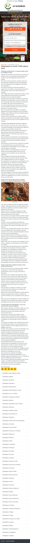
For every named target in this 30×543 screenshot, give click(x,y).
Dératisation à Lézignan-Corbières (11, 397)
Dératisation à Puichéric (8, 451)
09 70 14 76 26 (15, 29)
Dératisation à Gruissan (8, 485)
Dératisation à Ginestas (8, 380)
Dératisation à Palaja (8, 525)
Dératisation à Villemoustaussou (10, 529)
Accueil (3, 541)
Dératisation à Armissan (8, 468)
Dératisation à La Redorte (9, 444)
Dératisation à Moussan (8, 407)
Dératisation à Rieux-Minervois (10, 474)
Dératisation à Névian (8, 376)
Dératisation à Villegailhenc (9, 532)
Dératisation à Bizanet (8, 400)
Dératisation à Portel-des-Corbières (11, 464)
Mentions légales (10, 541)
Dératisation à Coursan (8, 454)
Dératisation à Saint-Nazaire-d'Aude (11, 373)
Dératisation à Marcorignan (9, 386)
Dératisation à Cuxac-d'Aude (10, 427)
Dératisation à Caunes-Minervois (11, 498)
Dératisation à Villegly (8, 512)
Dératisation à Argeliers (8, 417)
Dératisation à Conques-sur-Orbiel (11, 518)
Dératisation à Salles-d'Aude (9, 471)
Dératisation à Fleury (8, 481)
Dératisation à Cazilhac (8, 535)
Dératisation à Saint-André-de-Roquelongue (13, 420)
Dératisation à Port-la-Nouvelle (10, 501)
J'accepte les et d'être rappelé (15, 46)
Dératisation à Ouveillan (8, 424)
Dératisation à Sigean (8, 491)
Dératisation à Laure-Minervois (10, 495)
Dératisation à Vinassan (8, 458)
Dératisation (4, 64)
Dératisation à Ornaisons (9, 383)
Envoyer (15, 50)
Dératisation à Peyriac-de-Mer (10, 461)
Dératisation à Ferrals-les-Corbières (11, 430)
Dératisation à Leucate (8, 522)
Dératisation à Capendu (8, 478)
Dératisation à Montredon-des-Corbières (13, 403)
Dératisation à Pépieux (8, 437)
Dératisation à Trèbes (8, 515)
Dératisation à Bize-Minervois (10, 413)
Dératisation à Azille (7, 441)
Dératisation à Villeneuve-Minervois (11, 508)
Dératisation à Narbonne (9, 434)
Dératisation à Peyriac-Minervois (11, 488)
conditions (15, 46)
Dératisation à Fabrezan (8, 447)
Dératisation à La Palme (8, 505)
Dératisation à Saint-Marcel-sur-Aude (12, 390)
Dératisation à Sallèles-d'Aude (10, 410)
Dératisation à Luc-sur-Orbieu (10, 393)
